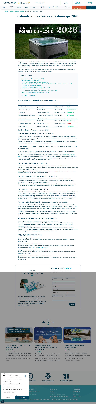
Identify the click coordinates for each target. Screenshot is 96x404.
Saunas (19, 7)
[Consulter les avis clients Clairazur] (24, 3)
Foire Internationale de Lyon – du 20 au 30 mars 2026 (35, 82)
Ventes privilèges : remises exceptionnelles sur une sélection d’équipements (46, 347)
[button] (2, 401)
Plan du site (47, 399)
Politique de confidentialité (35, 399)
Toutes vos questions (67, 7)
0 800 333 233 (40, 3)
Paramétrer (8, 397)
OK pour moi (22, 397)
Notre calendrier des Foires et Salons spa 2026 (32, 79)
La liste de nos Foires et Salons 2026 (30, 80)
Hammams (26, 7)
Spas (4, 7)
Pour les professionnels (43, 7)
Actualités (22, 11)
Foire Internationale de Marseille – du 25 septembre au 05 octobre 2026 (39, 90)
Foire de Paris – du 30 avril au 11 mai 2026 (32, 85)
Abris (34, 7)
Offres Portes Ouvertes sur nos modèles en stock (74, 346)
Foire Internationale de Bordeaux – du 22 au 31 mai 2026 (36, 87)
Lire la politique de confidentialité (8, 386)
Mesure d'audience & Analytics (9, 392)
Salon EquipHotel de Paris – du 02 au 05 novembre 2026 (35, 92)
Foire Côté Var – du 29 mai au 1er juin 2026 (32, 89)
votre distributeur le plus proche (39, 247)
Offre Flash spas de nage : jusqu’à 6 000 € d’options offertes (18, 346)
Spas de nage (11, 7)
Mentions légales (23, 399)
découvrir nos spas (52, 158)
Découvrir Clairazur (55, 7)
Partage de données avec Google (10, 391)
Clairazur (7, 11)
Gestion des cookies (57, 399)
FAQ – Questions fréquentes (28, 95)
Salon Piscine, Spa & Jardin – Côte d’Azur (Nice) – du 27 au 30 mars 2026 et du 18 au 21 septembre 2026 (47, 84)
